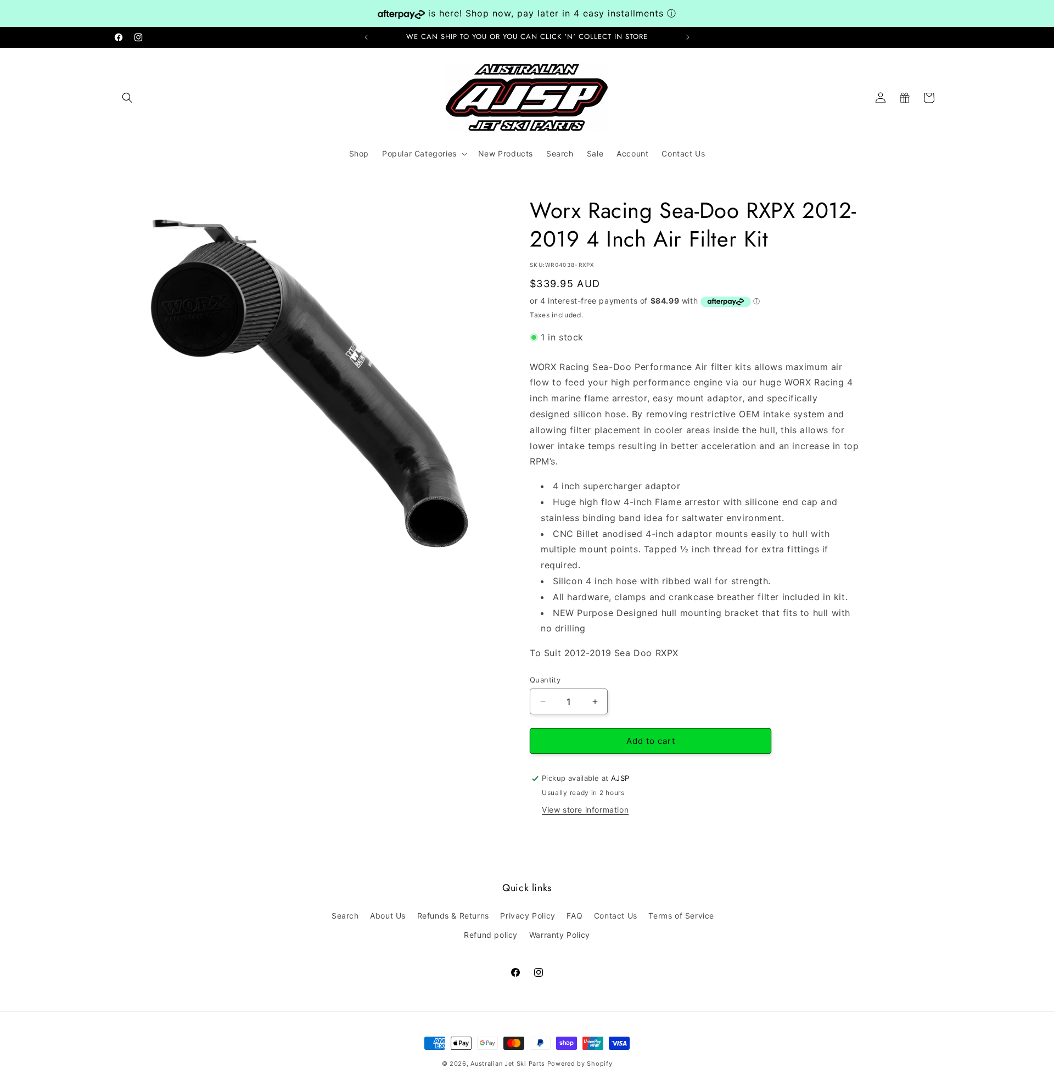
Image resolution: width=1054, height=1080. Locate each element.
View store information (585, 809)
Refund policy (491, 934)
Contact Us (615, 915)
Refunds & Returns (453, 915)
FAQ (574, 915)
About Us (388, 915)
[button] (127, 98)
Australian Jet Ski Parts (507, 1063)
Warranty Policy (559, 934)
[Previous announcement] (366, 37)
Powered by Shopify (580, 1063)
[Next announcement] (688, 37)
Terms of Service (681, 915)
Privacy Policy (527, 915)
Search (345, 915)
